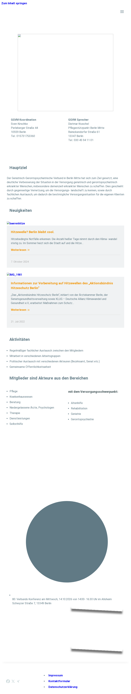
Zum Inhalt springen (14, 3)
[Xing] (18, 681)
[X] (13, 681)
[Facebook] (8, 681)
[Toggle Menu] (122, 11)
